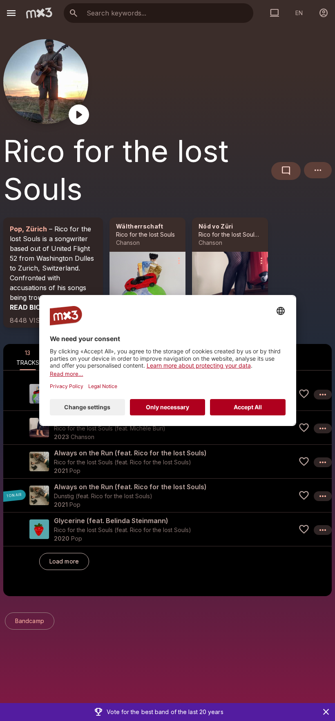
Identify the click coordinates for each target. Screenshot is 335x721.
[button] (167, 427)
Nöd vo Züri (216, 226)
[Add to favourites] (304, 394)
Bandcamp (29, 620)
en (299, 12)
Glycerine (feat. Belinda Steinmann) (111, 521)
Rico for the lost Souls (145, 234)
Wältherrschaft (139, 226)
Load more (64, 561)
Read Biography (39, 307)
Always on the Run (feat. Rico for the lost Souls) (130, 453)
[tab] (27, 357)
